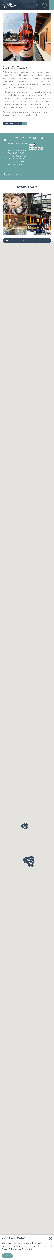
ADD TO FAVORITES (12, 123)
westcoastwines (38, 232)
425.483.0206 (13, 174)
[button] (24, 826)
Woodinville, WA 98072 (17, 143)
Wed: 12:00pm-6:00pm (17, 156)
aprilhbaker (12, 232)
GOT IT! (7, 1255)
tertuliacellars (12, 211)
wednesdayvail (38, 211)
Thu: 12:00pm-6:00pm (17, 158)
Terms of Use (28, 1249)
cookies (12, 1243)
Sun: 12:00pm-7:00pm (17, 167)
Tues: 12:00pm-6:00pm (17, 153)
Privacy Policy (8, 1249)
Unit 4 (10, 140)
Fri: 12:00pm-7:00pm (16, 161)
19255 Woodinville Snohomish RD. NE (18, 137)
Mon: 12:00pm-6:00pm (17, 150)
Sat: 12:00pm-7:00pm (16, 164)
